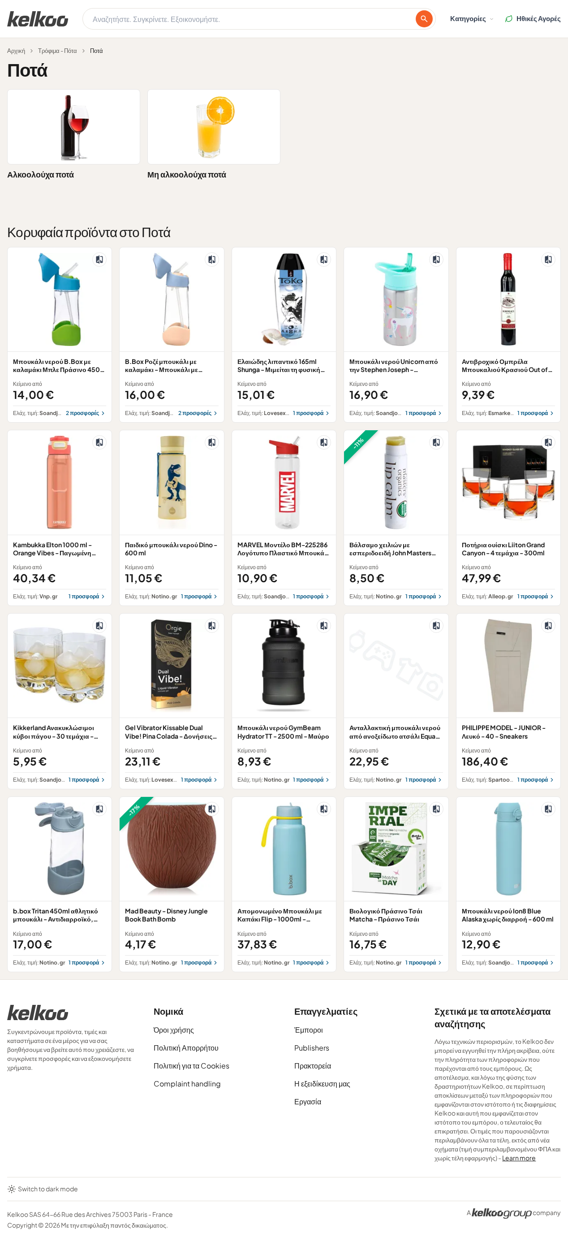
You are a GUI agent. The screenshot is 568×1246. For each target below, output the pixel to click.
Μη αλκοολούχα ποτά (186, 174)
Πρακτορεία (312, 1065)
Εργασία (307, 1101)
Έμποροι (308, 1029)
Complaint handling (187, 1083)
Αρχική (16, 50)
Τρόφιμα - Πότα (57, 50)
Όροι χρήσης (174, 1029)
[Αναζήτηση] (424, 18)
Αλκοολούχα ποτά (40, 174)
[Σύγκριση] (99, 259)
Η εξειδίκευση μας (322, 1083)
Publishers (311, 1047)
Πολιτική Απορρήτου (186, 1047)
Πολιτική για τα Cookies (191, 1065)
